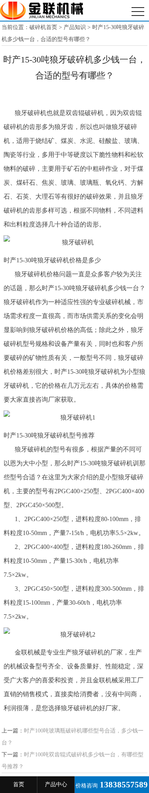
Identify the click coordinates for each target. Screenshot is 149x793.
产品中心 (56, 784)
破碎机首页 (43, 27)
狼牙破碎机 (41, 10)
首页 (18, 784)
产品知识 (75, 27)
